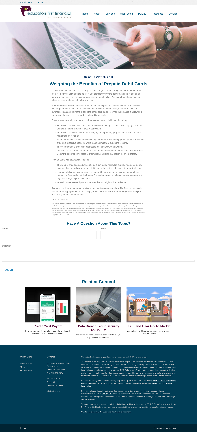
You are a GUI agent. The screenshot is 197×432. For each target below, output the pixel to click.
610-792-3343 (26, 2)
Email (103, 229)
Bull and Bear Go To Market (149, 326)
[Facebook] (38, 2)
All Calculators (26, 370)
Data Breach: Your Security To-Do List (98, 328)
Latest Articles (26, 363)
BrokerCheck (141, 357)
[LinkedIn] (42, 2)
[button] (97, 14)
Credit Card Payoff (48, 326)
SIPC (110, 394)
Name (5, 229)
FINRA (104, 394)
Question (6, 246)
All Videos (24, 367)
